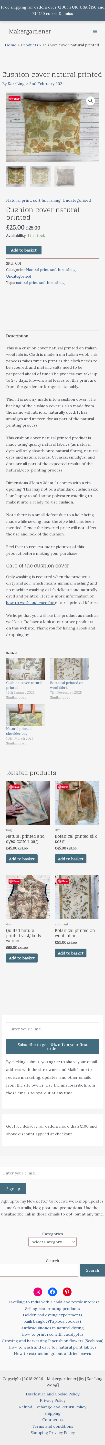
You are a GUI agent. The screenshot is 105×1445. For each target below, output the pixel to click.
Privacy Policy (52, 1400)
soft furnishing (47, 200)
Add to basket (24, 250)
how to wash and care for (30, 602)
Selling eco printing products (52, 1308)
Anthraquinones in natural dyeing (52, 1327)
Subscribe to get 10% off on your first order (53, 1046)
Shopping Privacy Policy (53, 1432)
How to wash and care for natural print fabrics (52, 1347)
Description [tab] (17, 335)
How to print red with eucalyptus (52, 1334)
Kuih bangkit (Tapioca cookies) (52, 1321)
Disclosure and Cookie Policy (52, 1394)
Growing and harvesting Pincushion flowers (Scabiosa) (52, 1340)
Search (52, 1260)
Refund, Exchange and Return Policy (52, 1406)
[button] (90, 100)
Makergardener (30, 31)
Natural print (18, 200)
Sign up (13, 1188)
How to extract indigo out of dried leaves (52, 1353)
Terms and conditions (52, 1426)
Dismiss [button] (66, 13)
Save (16, 98)
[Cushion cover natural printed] (25, 669)
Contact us (52, 1419)
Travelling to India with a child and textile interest (52, 1301)
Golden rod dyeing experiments (52, 1314)
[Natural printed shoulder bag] (25, 715)
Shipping (52, 1413)
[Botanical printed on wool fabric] (69, 669)
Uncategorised (77, 200)
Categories (52, 1233)
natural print (27, 283)
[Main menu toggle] (95, 31)
